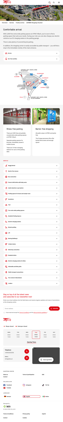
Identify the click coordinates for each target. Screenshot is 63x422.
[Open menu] (59, 2)
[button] (31, 53)
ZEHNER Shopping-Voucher (34, 23)
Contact (5, 417)
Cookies (25, 417)
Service (11, 23)
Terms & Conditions (8, 413)
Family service (20, 23)
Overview (4, 23)
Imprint (44, 413)
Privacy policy (26, 413)
